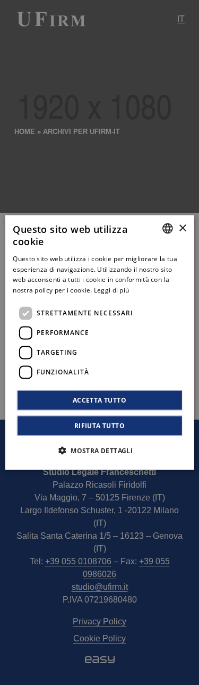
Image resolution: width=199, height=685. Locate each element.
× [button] (182, 228)
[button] (99, 450)
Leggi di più (111, 290)
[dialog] (99, 342)
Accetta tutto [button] (99, 399)
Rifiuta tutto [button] (99, 425)
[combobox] (167, 228)
